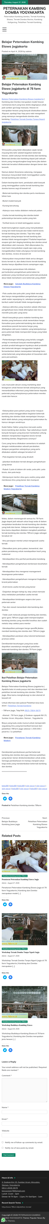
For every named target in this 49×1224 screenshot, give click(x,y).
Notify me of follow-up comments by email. (24, 1142)
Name (5, 1107)
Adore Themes (8, 1221)
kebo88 (5, 785)
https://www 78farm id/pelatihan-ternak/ (16, 1207)
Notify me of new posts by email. (19, 1148)
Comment (7, 1075)
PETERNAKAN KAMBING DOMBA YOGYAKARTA (24, 10)
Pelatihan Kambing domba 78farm (26, 805)
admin (29, 51)
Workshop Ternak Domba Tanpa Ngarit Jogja (20, 952)
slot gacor (30, 785)
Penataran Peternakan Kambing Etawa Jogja (20, 879)
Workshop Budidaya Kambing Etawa (17, 1025)
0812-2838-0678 (10, 1188)
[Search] (45, 29)
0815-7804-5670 (33, 710)
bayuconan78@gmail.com (13, 1191)
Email (5, 1119)
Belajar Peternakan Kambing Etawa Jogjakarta (23, 99)
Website (5, 1130)
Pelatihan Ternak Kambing (19, 705)
